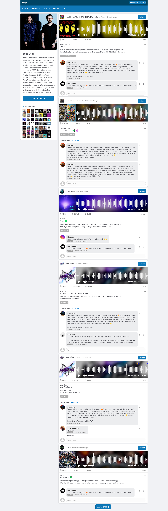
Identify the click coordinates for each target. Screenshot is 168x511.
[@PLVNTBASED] (32, 115)
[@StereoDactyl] (45, 136)
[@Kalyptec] (37, 115)
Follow (142, 17)
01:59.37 (70, 432)
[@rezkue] (49, 128)
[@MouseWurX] (28, 123)
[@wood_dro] (41, 111)
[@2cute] (24, 115)
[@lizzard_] (41, 115)
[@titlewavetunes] (24, 136)
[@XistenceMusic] (41, 119)
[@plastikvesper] (45, 111)
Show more (75, 141)
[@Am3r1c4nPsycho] (45, 123)
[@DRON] (37, 111)
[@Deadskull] (32, 111)
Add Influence (38, 98)
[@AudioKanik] (24, 128)
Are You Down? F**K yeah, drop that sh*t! (70, 391)
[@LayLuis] (32, 128)
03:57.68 (70, 250)
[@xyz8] (41, 136)
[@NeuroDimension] (37, 119)
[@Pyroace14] (37, 136)
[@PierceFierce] (24, 123)
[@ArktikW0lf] (32, 123)
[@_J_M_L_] (41, 132)
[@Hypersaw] (28, 128)
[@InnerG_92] (28, 136)
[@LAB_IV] (24, 119)
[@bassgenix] (28, 119)
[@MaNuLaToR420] (41, 128)
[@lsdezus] (41, 123)
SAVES (78, 123)
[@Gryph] (45, 119)
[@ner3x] (49, 123)
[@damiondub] (49, 111)
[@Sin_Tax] (32, 119)
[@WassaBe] (32, 132)
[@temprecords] (37, 123)
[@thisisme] (37, 132)
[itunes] (77, 130)
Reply (78, 78)
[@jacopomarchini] (24, 111)
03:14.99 (70, 241)
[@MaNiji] (49, 115)
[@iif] (45, 132)
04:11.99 (70, 87)
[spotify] (74, 130)
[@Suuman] (49, 132)
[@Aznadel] (28, 132)
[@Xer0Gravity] (32, 136)
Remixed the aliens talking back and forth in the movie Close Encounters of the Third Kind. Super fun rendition (91, 298)
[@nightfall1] (45, 128)
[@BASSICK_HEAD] (49, 136)
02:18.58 (70, 494)
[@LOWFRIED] (28, 111)
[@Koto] (45, 115)
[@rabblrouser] (24, 132)
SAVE (76, 40)
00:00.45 (70, 344)
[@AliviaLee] (37, 128)
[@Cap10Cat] (49, 119)
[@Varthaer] (28, 115)
